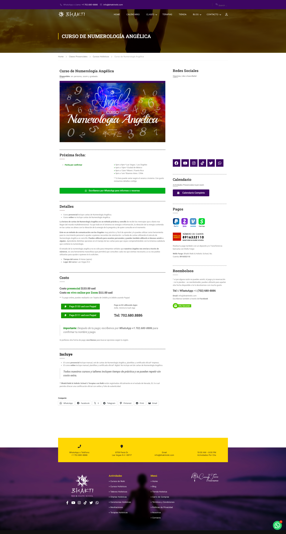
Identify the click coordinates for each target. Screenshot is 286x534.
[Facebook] (176, 163)
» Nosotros (156, 512)
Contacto (212, 14)
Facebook (204, 299)
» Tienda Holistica (159, 491)
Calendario (133, 14)
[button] (277, 525)
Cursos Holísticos (101, 56)
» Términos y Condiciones (162, 502)
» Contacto (156, 517)
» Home (154, 481)
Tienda (182, 14)
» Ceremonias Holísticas (120, 502)
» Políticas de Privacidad (162, 507)
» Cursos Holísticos (118, 486)
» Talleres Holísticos (118, 491)
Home (117, 14)
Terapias (167, 14)
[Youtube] (185, 163)
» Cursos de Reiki (117, 481)
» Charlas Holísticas (118, 497)
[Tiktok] (202, 163)
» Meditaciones (116, 507)
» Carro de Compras (160, 497)
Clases (150, 14)
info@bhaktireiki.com (113, 4)
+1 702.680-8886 (90, 4)
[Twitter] (211, 163)
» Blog (153, 486)
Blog (196, 14)
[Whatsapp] (219, 163)
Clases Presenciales (78, 56)
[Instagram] (194, 163)
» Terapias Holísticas (118, 512)
